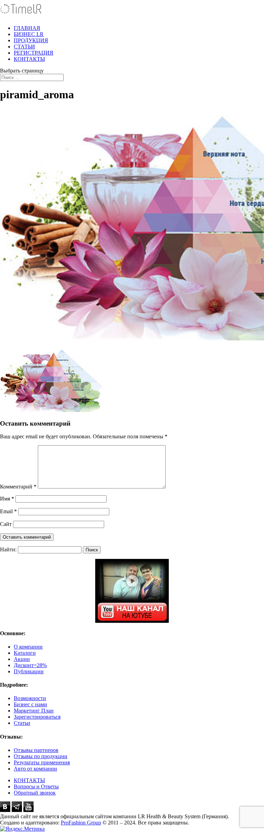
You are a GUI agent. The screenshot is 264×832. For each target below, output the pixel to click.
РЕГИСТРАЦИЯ (33, 53)
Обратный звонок (35, 793)
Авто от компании (35, 769)
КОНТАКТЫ (29, 59)
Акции (22, 659)
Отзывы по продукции (40, 756)
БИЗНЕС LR (29, 34)
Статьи (22, 723)
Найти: (8, 549)
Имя (7, 499)
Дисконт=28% (30, 665)
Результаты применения (42, 762)
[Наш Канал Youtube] (132, 591)
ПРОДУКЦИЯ (31, 40)
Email (8, 511)
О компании (28, 647)
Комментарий (18, 487)
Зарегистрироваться (37, 717)
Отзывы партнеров (36, 750)
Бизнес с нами (30, 704)
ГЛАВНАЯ (27, 28)
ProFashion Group (81, 822)
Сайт (6, 524)
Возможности (30, 698)
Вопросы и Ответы (36, 786)
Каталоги (25, 653)
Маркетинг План (34, 710)
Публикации (29, 671)
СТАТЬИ (24, 46)
